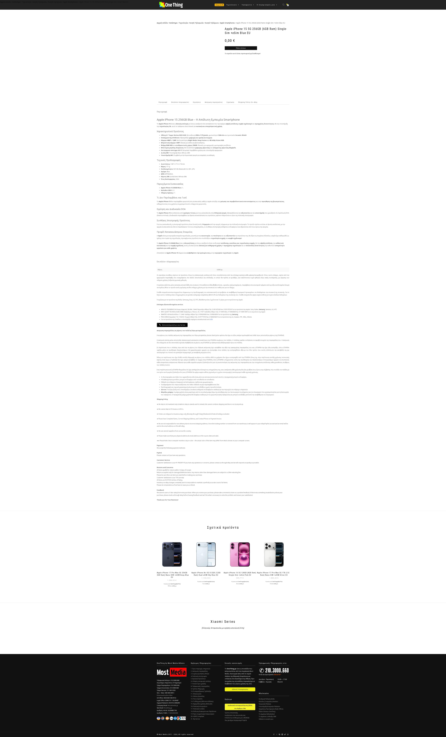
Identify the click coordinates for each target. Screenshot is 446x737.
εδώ (211, 319)
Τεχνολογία (231, 5)
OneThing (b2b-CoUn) (209, 581)
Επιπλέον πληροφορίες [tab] (180, 102)
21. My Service (195, 719)
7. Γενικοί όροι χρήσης (198, 684)
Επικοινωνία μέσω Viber (165, 695)
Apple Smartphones (227, 23)
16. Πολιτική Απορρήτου (199, 706)
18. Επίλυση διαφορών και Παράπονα (203, 711)
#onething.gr (168, 708)
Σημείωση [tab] (230, 102)
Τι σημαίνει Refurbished (267, 714)
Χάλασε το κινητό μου (266, 719)
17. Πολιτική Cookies (198, 709)
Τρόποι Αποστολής (231, 713)
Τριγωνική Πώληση (265, 704)
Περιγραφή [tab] (163, 102)
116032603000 (173, 713)
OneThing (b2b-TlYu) (175, 584)
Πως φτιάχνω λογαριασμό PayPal (236, 720)
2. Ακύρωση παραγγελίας (199, 671)
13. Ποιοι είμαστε (196, 699)
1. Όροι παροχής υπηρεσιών (200, 669)
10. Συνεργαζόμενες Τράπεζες (201, 691)
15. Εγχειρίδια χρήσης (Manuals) (201, 704)
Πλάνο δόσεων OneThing (267, 711)
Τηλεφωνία (247, 5)
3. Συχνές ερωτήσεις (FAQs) (200, 674)
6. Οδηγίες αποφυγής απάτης (201, 681)
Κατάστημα (173, 23)
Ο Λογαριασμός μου (266, 5)
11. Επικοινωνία (196, 694)
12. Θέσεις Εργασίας (197, 696)
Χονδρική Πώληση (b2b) (266, 699)
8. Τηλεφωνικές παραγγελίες (200, 686)
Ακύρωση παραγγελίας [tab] (214, 102)
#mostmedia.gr (173, 705)
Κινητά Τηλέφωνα (211, 23)
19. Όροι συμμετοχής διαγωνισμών (202, 714)
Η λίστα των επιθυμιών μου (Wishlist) (237, 718)
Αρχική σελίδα (162, 23)
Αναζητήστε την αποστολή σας (235, 715)
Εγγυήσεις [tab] (197, 102)
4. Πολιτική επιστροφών (199, 676)
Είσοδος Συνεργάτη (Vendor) (268, 701)
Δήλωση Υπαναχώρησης (240, 689)
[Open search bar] (284, 4)
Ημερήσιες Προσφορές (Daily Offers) (271, 709)
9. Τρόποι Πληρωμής (198, 689)
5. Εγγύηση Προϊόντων (198, 679)
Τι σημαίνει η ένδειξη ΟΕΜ (267, 716)
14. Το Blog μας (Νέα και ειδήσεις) (202, 701)
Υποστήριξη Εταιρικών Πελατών (269, 706)
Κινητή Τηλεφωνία (196, 23)
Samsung (262, 309)
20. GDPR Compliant (197, 716)
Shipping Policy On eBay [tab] (247, 102)
